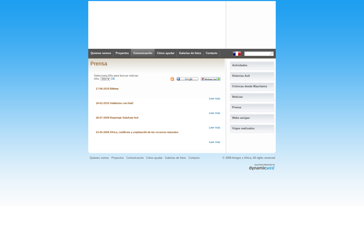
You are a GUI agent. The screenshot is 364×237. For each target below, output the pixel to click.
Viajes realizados (243, 128)
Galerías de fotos (190, 53)
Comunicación (142, 53)
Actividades (239, 65)
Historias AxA (241, 75)
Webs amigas (241, 117)
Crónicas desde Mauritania (249, 86)
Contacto (211, 53)
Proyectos (122, 53)
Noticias (237, 96)
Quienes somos (101, 53)
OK (113, 78)
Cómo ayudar (165, 53)
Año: (97, 78)
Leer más (214, 98)
